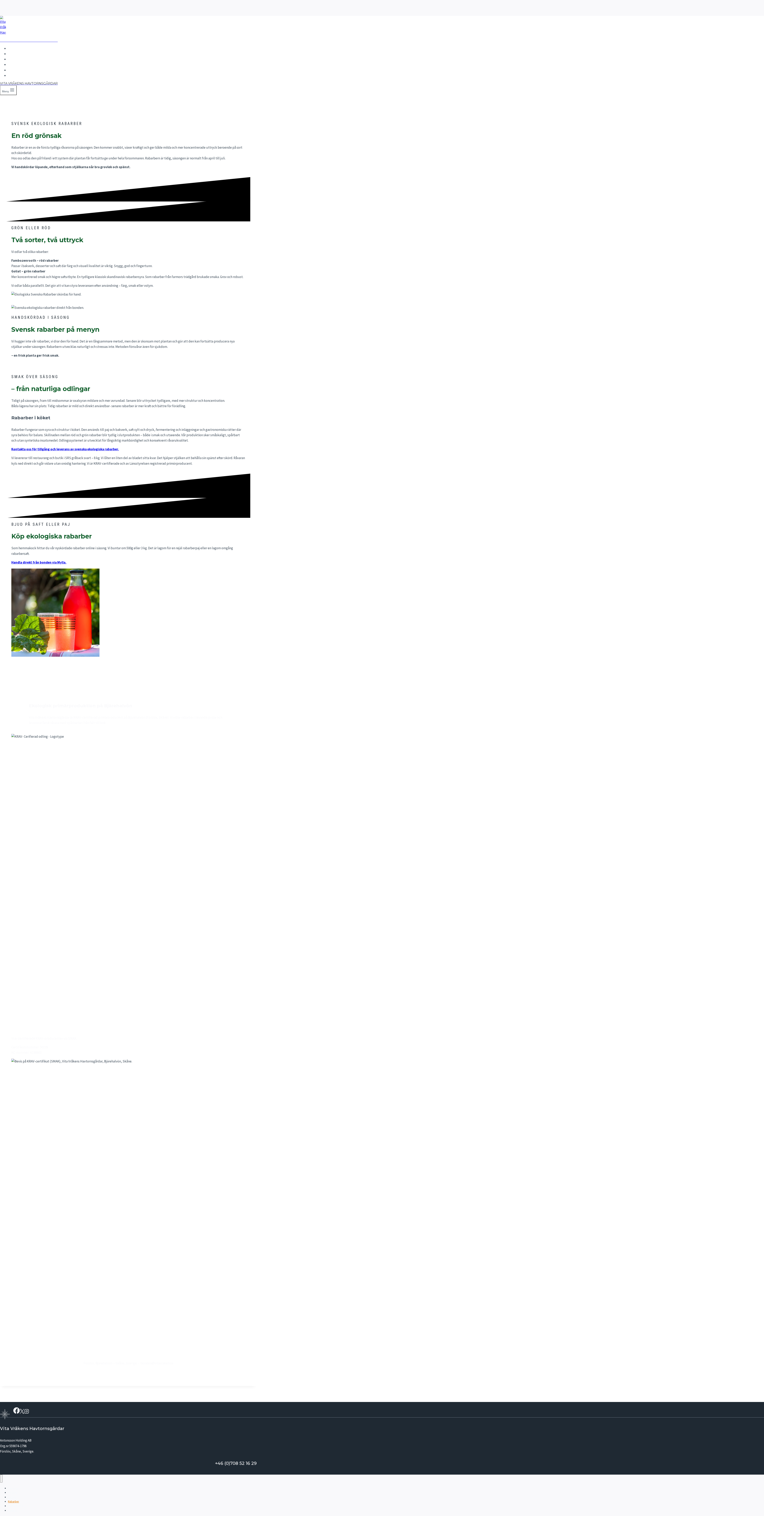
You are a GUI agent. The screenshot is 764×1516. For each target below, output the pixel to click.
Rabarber (18, 64)
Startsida (17, 48)
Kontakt (17, 75)
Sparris (16, 59)
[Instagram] (26, 1412)
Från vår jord (20, 70)
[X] (22, 1412)
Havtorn (17, 54)
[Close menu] (1, 1479)
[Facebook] (16, 1412)
